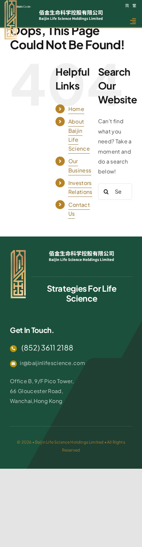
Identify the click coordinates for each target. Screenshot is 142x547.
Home (76, 108)
